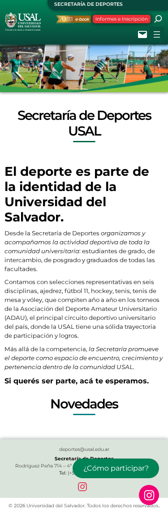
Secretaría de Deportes (88, 4)
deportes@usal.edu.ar (84, 449)
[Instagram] (84, 488)
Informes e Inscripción (121, 19)
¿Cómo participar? (116, 468)
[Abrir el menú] (156, 34)
